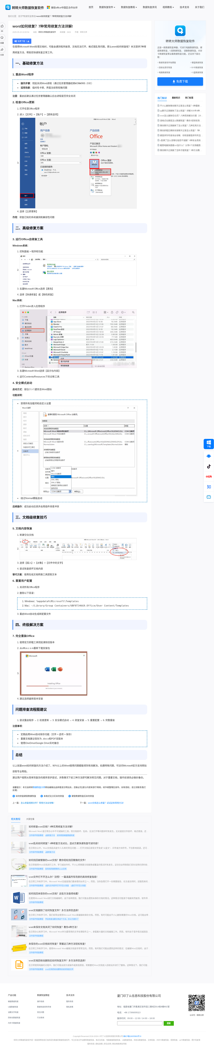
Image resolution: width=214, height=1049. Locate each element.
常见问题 (40, 1012)
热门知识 (162, 98)
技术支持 (184, 7)
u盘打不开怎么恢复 (78, 886)
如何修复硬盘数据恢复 (26, 796)
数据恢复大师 (39, 787)
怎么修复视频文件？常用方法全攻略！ (38, 803)
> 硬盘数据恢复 (196, 62)
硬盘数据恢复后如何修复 (83, 796)
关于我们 (199, 7)
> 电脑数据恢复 (163, 72)
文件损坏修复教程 (36, 835)
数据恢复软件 (106, 7)
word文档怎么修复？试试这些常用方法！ (106, 803)
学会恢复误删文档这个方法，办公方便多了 (61, 919)
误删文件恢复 (13, 1012)
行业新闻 (40, 1018)
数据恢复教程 (128, 7)
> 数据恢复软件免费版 (166, 62)
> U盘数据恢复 (197, 72)
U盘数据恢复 (13, 1007)
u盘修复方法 (50, 835)
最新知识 (176, 98)
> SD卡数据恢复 (196, 67)
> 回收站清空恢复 (164, 67)
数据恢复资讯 (150, 7)
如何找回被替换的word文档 (55, 869)
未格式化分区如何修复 (54, 796)
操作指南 (40, 1002)
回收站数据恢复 (14, 1018)
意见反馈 (107, 1044)
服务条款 (69, 1002)
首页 (91, 7)
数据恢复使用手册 (44, 1007)
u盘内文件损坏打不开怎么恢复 (57, 886)
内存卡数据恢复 (14, 1023)
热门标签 (189, 98)
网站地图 (115, 1044)
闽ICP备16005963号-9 (132, 1036)
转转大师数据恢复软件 (47, 32)
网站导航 (123, 1044)
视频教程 (167, 7)
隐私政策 (69, 1007)
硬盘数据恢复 (13, 1002)
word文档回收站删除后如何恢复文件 (59, 969)
